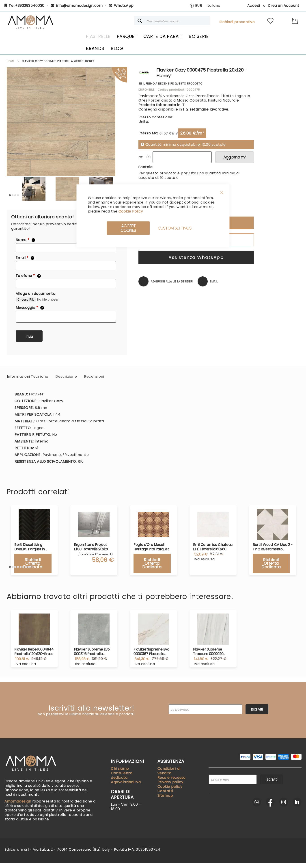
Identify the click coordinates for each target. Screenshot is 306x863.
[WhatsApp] (256, 802)
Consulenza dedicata (121, 775)
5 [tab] (21, 567)
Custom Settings (175, 228)
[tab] (27, 376)
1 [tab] (10, 195)
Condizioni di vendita (168, 771)
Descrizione (66, 376)
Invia (29, 336)
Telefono (28, 275)
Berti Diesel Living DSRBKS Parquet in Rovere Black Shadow (32, 546)
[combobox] (172, 20)
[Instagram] (283, 802)
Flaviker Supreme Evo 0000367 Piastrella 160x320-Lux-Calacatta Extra (153, 651)
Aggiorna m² (234, 157)
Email (24, 258)
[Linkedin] (297, 802)
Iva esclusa (25, 663)
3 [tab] (15, 195)
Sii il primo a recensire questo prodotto (170, 83)
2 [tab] (12, 195)
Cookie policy (169, 786)
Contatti (165, 791)
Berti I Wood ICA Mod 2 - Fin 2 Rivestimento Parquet (273, 546)
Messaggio (29, 307)
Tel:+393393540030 (26, 5)
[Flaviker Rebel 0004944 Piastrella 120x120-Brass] (34, 629)
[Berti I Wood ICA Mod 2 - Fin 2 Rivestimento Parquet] (273, 524)
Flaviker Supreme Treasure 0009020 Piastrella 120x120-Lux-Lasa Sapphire (211, 651)
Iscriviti (257, 709)
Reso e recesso (171, 777)
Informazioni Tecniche (27, 376)
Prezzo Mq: (148, 133)
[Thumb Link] (33, 189)
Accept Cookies (128, 228)
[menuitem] (98, 36)
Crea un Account (283, 5)
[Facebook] (270, 802)
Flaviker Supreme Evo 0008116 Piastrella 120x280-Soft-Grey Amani (92, 651)
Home (11, 61)
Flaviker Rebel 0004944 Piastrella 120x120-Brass (34, 651)
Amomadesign (18, 801)
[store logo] (30, 20)
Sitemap (165, 795)
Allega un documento (35, 293)
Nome (25, 240)
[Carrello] (294, 20)
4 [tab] (18, 195)
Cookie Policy (130, 211)
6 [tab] (23, 567)
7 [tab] (26, 567)
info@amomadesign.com (79, 5)
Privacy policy (170, 782)
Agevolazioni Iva (126, 782)
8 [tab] (29, 567)
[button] (196, 5)
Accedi (253, 5)
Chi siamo (120, 768)
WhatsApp (124, 5)
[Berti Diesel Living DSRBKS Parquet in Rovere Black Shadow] (34, 524)
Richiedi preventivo (237, 22)
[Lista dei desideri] (270, 20)
